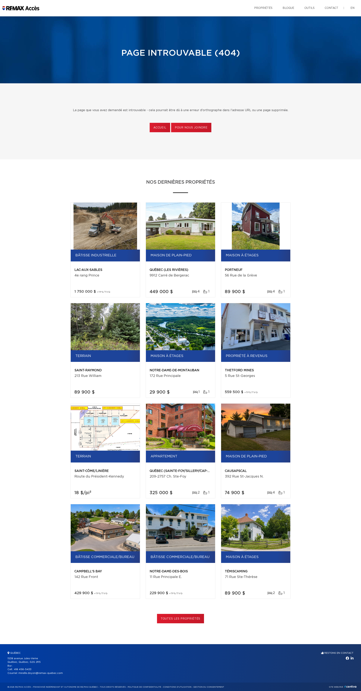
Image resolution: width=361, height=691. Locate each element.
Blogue (288, 8)
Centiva (350, 686)
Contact (331, 8)
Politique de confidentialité (144, 687)
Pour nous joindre (191, 127)
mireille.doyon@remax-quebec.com (40, 673)
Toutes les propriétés (180, 618)
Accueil (159, 127)
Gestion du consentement (208, 687)
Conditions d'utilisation (177, 687)
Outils (309, 8)
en (352, 8)
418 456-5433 (22, 669)
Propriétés (263, 8)
